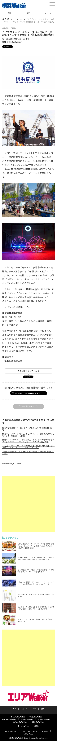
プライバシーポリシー (29, 731)
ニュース (18, 19)
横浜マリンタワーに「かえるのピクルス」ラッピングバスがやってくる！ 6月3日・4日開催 (28, 435)
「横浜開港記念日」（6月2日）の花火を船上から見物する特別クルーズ (28, 453)
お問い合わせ (28, 734)
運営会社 (45, 731)
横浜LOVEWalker (35, 717)
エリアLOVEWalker (18, 717)
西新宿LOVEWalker (9, 719)
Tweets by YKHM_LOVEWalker (11, 464)
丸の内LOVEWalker (20, 722)
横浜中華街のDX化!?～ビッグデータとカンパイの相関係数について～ (28, 429)
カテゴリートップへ (29, 406)
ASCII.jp (37, 726)
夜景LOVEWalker (27, 719)
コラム (33, 708)
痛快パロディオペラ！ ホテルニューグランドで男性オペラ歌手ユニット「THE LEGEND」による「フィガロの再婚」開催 (28, 441)
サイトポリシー (10, 731)
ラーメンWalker (23, 726)
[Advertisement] (28, 504)
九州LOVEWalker (44, 719)
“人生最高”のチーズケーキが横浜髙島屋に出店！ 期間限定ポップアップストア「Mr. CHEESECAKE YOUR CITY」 (28, 447)
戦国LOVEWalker (38, 722)
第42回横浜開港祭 (13, 361)
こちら (25, 307)
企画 (9, 13)
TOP (28, 13)
